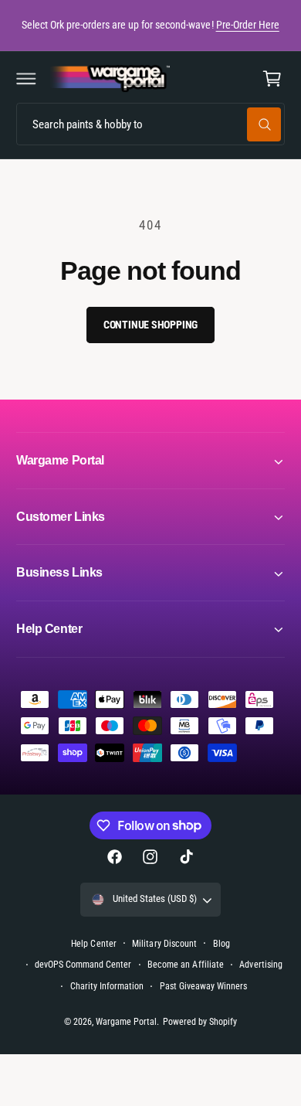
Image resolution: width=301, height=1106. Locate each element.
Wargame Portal (126, 1021)
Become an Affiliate (185, 964)
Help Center (93, 943)
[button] (26, 79)
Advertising (260, 964)
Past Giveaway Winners (203, 986)
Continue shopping (150, 324)
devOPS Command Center (83, 964)
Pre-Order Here (247, 25)
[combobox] (150, 124)
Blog (221, 943)
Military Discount (164, 943)
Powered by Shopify (200, 1021)
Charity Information (107, 986)
